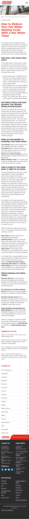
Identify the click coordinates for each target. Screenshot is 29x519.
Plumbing (4, 398)
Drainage (4, 380)
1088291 (18, 455)
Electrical (4, 384)
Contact (18, 495)
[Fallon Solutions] (6, 3)
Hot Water (4, 483)
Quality (3, 405)
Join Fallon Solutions (21, 500)
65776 (21, 458)
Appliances (4, 373)
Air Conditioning (6, 370)
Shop (17, 497)
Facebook (2, 469)
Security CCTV (5, 497)
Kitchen (3, 391)
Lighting (3, 394)
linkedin (12, 469)
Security (3, 419)
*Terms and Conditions (7, 510)
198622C (18, 465)
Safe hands (4, 412)
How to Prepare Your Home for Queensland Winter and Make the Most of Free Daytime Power (14, 348)
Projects (3, 401)
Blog (6, 16)
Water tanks (5, 433)
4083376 (18, 469)
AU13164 (18, 473)
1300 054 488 (22, 323)
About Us (18, 492)
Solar (2, 426)
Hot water (4, 387)
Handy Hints (19, 490)
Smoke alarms (5, 422)
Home (3, 16)
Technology (4, 429)
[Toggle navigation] (26, 3)
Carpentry (4, 377)
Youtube (9, 469)
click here (10, 135)
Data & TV (18, 485)
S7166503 (18, 462)
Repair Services (6, 408)
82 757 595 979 (23, 451)
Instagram (5, 469)
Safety (3, 415)
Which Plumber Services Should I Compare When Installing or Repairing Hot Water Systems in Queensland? (14, 341)
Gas (2, 486)
